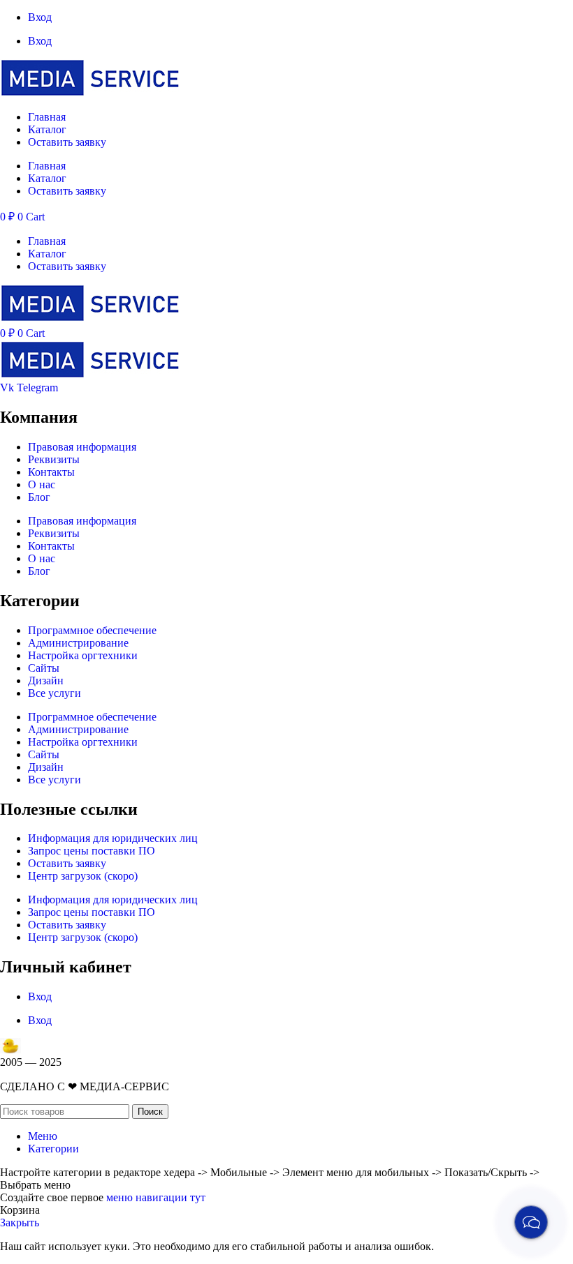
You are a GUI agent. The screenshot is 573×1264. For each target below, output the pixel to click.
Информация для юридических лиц (113, 838)
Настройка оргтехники (83, 655)
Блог (39, 497)
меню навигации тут (155, 1197)
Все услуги (54, 693)
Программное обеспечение (92, 630)
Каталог (47, 129)
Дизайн (46, 680)
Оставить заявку (67, 142)
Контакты (51, 472)
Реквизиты (54, 459)
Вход (40, 17)
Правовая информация (82, 447)
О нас (41, 484)
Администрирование (78, 643)
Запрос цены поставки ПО (91, 851)
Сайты (43, 668)
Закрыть (19, 1222)
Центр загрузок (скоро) (83, 876)
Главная (47, 117)
